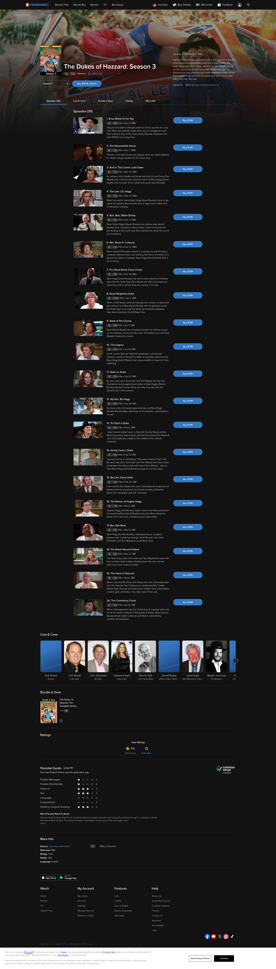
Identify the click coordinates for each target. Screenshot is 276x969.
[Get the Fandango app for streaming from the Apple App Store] (49, 877)
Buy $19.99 (89, 83)
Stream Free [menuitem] (62, 4)
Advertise (156, 920)
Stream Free (46, 910)
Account (82, 900)
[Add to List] (61, 720)
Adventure (65, 846)
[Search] (248, 5)
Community (130, 753)
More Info (150, 101)
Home (43, 896)
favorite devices (208, 85)
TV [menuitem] (105, 4)
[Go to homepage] (37, 5)
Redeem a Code (85, 915)
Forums (155, 910)
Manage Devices (86, 910)
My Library (83, 896)
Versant (28, 952)
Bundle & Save (105, 101)
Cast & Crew (79, 101)
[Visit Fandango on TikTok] (232, 936)
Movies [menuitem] (94, 4)
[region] (138, 958)
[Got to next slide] (235, 660)
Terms (64, 952)
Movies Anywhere (123, 910)
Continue (224, 958)
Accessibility (158, 925)
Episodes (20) (53, 101)
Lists (117, 896)
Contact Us (157, 915)
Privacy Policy (109, 952)
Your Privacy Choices (200, 958)
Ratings (129, 101)
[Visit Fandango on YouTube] (213, 936)
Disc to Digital (121, 905)
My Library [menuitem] (117, 4)
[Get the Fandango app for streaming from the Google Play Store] (68, 877)
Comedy (53, 846)
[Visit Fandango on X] (219, 936)
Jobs (154, 930)
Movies (43, 900)
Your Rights (63, 955)
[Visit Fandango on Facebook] (207, 936)
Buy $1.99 (188, 120)
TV (41, 905)
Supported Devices (161, 900)
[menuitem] (204, 5)
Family (118, 900)
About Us (156, 896)
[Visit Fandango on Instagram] (226, 936)
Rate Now (146, 753)
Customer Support (160, 905)
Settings (81, 905)
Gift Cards (119, 915)
